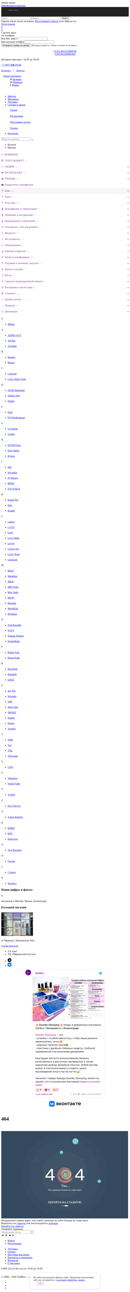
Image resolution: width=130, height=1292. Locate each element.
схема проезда (9, 946)
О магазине (14, 1263)
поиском (53, 1223)
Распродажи (16, 116)
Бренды (12, 96)
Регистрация (8, 24)
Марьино (18, 82)
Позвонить (6, 70)
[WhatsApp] (13, 1235)
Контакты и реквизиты (20, 1257)
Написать (20, 70)
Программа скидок (20, 122)
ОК (40, 1283)
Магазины (13, 99)
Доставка (13, 102)
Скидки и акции (16, 104)
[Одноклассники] (6, 1235)
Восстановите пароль (46, 21)
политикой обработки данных (70, 1280)
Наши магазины (12, 76)
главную (21, 1223)
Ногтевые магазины (18, 1254)
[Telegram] (9, 1235)
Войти (11, 1240)
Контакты (13, 133)
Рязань (15, 85)
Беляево (17, 79)
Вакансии (13, 1260)
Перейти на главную (12, 1226)
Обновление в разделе (13, 5)
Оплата (12, 1251)
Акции (13, 110)
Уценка (14, 128)
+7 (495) (11, 65)
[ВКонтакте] (2, 1235)
